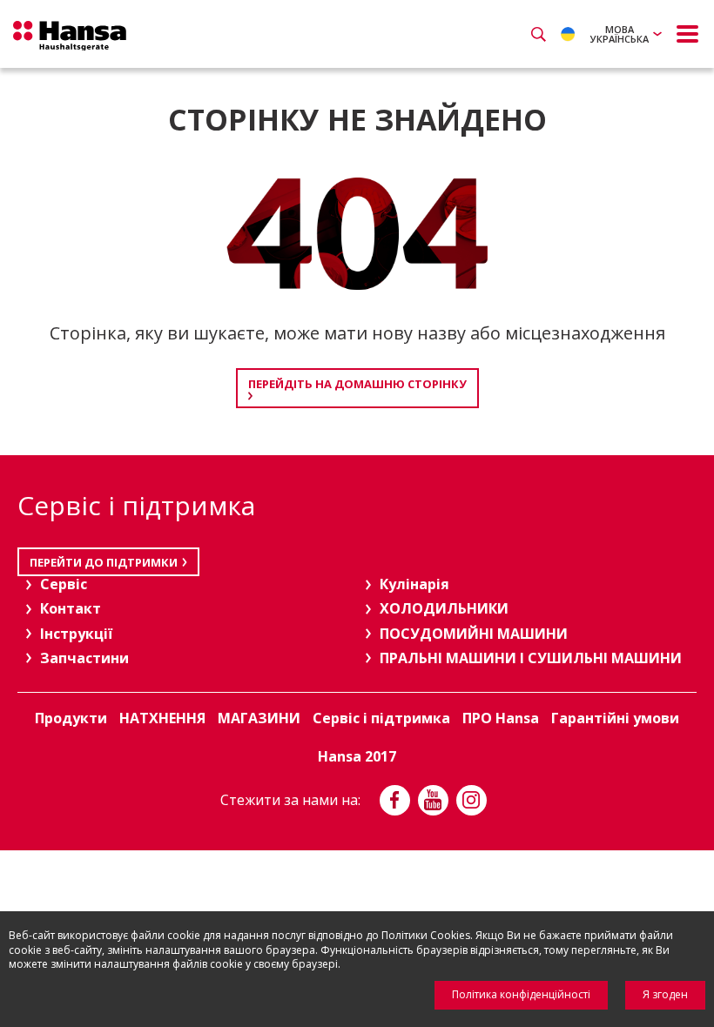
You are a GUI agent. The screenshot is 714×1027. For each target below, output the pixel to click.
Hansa (69, 35)
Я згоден (665, 994)
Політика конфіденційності (521, 994)
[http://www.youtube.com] (433, 800)
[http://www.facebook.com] (395, 800)
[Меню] (687, 34)
